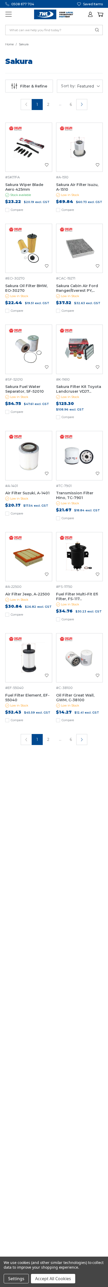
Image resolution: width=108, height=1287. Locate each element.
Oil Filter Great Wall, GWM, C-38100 (75, 697)
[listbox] (89, 86)
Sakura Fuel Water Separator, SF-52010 (24, 389)
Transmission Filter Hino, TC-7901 (74, 495)
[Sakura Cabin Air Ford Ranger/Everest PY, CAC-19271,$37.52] (79, 248)
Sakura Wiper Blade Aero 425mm (24, 187)
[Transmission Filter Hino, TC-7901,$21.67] (79, 456)
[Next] (82, 104)
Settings (16, 1278)
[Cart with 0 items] (100, 14)
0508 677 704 (22, 4)
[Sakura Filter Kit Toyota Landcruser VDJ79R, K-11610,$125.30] (79, 349)
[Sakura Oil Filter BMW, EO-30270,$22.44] (28, 248)
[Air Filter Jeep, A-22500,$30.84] (28, 557)
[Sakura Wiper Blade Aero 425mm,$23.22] (28, 147)
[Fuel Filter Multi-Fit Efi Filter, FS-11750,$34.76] (79, 557)
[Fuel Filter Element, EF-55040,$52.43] (28, 658)
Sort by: (68, 86)
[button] (90, 14)
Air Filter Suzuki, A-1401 (27, 493)
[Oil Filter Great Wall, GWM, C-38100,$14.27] (79, 658)
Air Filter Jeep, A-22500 (27, 594)
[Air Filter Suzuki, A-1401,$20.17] (28, 456)
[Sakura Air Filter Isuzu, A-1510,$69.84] (79, 147)
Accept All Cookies (53, 1278)
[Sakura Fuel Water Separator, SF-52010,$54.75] (28, 349)
